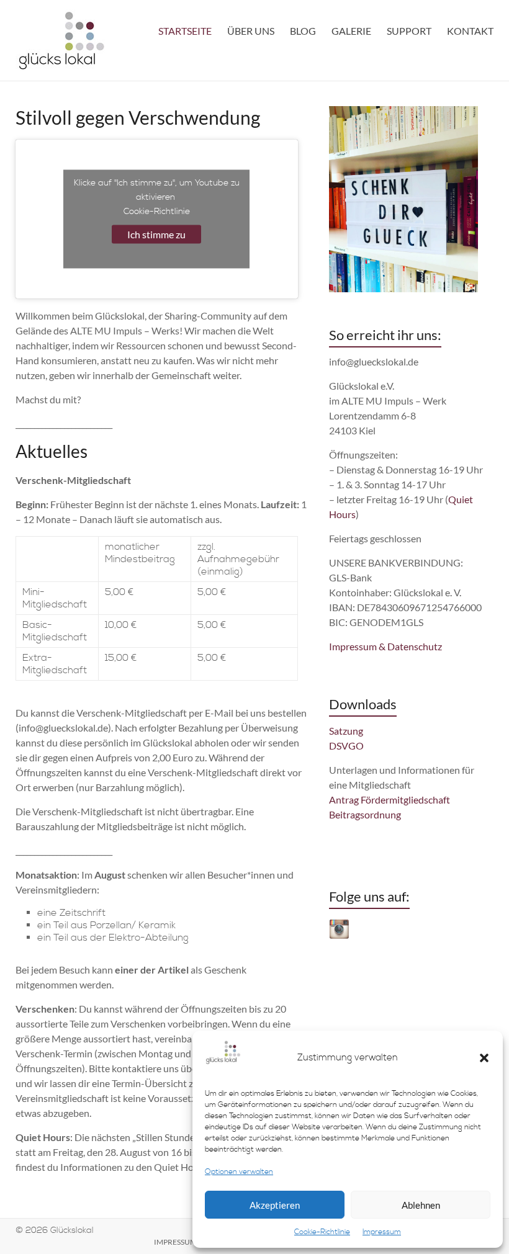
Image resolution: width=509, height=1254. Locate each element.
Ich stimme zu (156, 234)
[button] (484, 1058)
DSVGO (346, 745)
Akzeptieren (275, 1205)
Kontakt (470, 31)
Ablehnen (421, 1205)
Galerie (351, 31)
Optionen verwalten (239, 1171)
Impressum (382, 1232)
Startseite (185, 31)
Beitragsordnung (365, 814)
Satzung (346, 731)
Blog (303, 31)
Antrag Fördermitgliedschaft (389, 799)
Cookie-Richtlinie (322, 1232)
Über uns (250, 31)
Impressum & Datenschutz (385, 646)
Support (409, 31)
